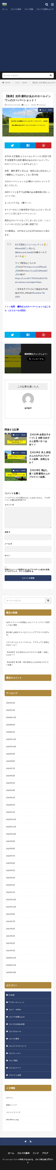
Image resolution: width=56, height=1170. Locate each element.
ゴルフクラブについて (17, 1046)
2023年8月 (10, 761)
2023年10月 (11, 746)
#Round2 (19, 248)
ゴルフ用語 (28, 9)
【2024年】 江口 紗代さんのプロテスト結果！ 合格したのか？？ (27, 653)
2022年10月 (11, 834)
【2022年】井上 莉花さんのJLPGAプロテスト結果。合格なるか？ (40, 457)
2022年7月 (10, 856)
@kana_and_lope (23, 252)
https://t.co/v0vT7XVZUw (27, 278)
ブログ (45, 1153)
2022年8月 (10, 848)
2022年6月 (10, 863)
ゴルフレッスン (15, 1053)
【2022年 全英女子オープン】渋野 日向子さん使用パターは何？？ (40, 439)
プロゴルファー (15, 1068)
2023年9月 (10, 754)
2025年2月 (10, 703)
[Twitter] (12, 145)
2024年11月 (11, 717)
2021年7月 (10, 921)
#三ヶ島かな (29, 248)
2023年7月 (10, 768)
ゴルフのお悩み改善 (17, 1024)
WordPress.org (12, 1119)
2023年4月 (10, 790)
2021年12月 (11, 899)
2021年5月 (10, 936)
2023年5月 (10, 783)
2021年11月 (11, 907)
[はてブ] (28, 145)
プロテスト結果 (15, 1075)
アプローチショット (17, 1002)
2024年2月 (10, 732)
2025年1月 (10, 710)
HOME (7, 82)
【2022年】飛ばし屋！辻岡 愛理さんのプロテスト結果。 (39, 473)
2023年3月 (10, 797)
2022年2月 (10, 885)
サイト (7, 555)
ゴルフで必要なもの (44, 9)
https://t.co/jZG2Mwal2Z (35, 270)
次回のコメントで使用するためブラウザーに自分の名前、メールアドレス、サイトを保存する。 (28, 570)
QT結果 (11, 995)
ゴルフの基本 (16, 9)
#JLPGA (43, 278)
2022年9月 (10, 841)
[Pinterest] (43, 145)
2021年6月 (10, 929)
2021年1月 (10, 950)
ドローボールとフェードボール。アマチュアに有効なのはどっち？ (27, 643)
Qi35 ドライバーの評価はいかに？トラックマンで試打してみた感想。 (28, 623)
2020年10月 (11, 972)
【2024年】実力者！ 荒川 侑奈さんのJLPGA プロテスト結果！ (27, 663)
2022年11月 (11, 827)
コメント (9, 505)
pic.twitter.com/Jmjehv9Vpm (28, 282)
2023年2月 (10, 805)
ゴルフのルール (15, 1031)
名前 (7, 532)
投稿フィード (11, 1105)
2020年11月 (11, 965)
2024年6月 (10, 725)
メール (8, 544)
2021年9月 (10, 914)
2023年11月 (11, 739)
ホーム (5, 9)
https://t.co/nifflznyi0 (36, 267)
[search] (51, 75)
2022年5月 (10, 870)
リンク (36, 1153)
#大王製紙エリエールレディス (29, 244)
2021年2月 (10, 943)
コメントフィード (13, 1112)
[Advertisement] (28, 40)
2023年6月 (10, 776)
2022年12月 (11, 819)
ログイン (9, 1098)
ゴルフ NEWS (21, 82)
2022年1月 (10, 892)
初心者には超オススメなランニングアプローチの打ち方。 (27, 633)
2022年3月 (10, 878)
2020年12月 (11, 958)
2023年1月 (10, 812)
